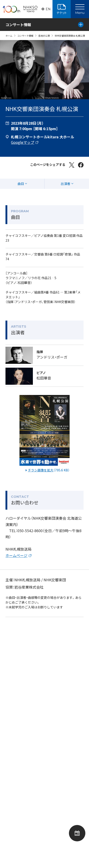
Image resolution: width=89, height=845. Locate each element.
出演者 (65, 183)
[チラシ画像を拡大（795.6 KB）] (44, 431)
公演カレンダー (77, 833)
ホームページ (16, 555)
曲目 (21, 183)
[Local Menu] (80, 24)
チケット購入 (61, 9)
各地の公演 (44, 35)
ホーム (8, 35)
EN (48, 9)
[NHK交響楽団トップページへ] (20, 9)
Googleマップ (22, 142)
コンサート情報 (25, 35)
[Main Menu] (80, 9)
